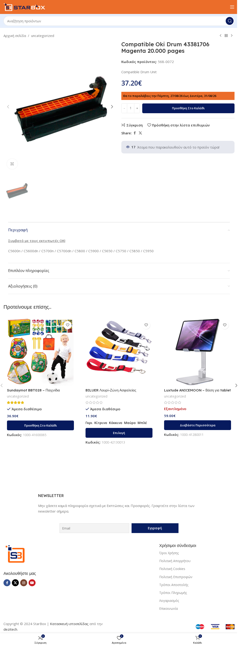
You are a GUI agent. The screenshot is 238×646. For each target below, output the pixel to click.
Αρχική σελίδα (14, 35)
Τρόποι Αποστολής (173, 585)
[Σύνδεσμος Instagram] (23, 582)
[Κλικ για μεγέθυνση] (12, 164)
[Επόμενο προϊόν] (232, 36)
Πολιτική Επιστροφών (175, 577)
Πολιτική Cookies (172, 568)
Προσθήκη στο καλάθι (188, 108)
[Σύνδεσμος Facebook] (134, 133)
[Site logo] (24, 6)
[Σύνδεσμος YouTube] (32, 582)
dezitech (10, 629)
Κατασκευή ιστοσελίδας (69, 623)
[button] (8, 106)
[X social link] (140, 133)
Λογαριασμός (169, 600)
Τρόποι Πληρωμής (173, 592)
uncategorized (42, 35)
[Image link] (15, 553)
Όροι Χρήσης (169, 553)
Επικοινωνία (168, 608)
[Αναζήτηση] (230, 21)
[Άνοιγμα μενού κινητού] (232, 7)
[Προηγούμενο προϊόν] (220, 36)
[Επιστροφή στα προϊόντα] (226, 36)
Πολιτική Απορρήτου (175, 561)
